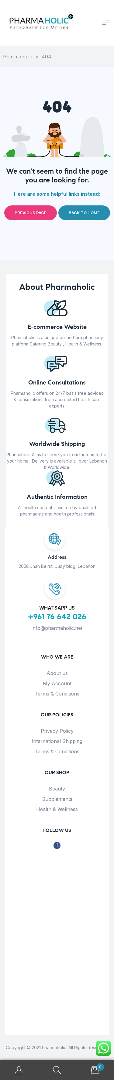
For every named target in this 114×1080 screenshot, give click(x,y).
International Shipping (57, 741)
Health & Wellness (57, 809)
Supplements (57, 799)
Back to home (84, 212)
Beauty (57, 789)
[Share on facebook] (57, 845)
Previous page (31, 212)
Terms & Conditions (57, 694)
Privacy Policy (57, 731)
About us (57, 673)
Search (57, 1070)
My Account (57, 683)
